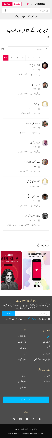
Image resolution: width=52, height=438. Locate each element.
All (5, 57)
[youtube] (27, 419)
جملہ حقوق (17, 429)
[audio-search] (5, 10)
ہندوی (24, 376)
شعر (32, 16)
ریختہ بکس (23, 387)
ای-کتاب (17, 16)
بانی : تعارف (22, 342)
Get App (7, 4)
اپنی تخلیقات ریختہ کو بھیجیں (42, 359)
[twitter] (33, 419)
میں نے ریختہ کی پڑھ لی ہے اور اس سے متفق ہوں (26, 319)
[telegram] (14, 419)
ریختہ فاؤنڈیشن (22, 336)
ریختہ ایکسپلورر (22, 359)
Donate (17, 4)
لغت (28, 16)
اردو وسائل (46, 354)
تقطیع (48, 348)
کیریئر (24, 354)
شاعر (36, 16)
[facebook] (40, 419)
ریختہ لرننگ (46, 381)
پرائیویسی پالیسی (31, 319)
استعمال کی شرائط (24, 429)
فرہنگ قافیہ (46, 342)
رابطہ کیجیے (23, 348)
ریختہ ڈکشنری (22, 381)
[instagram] (20, 419)
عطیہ (48, 336)
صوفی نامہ (47, 376)
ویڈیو (23, 16)
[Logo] (40, 4)
